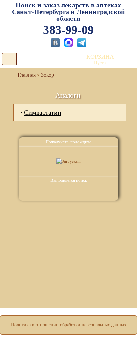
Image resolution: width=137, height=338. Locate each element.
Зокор (47, 75)
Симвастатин (42, 112)
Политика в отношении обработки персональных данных (68, 324)
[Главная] (24, 75)
